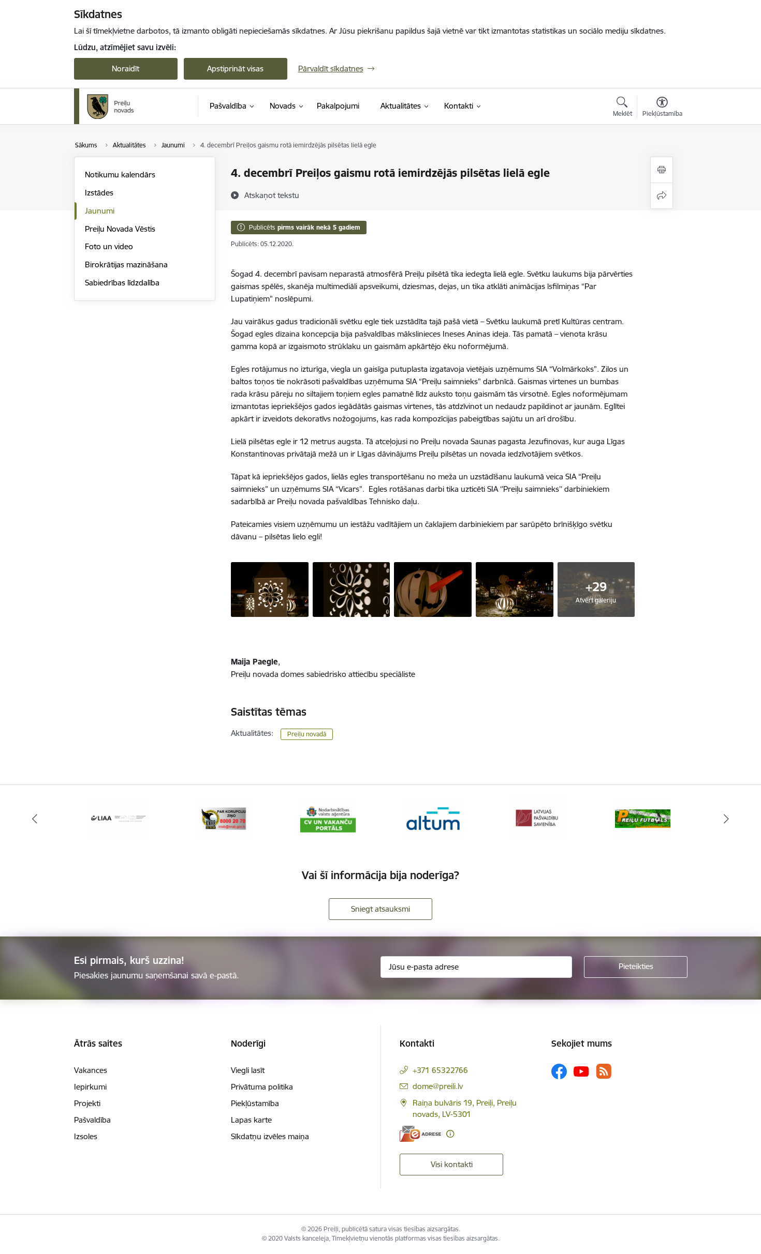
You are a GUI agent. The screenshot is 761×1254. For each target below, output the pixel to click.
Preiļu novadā (306, 734)
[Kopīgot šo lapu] (661, 195)
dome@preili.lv (438, 1086)
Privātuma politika (262, 1087)
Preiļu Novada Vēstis (120, 229)
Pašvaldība (92, 1120)
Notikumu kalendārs (120, 174)
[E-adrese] (420, 1133)
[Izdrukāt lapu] (661, 170)
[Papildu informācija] (450, 1134)
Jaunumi (99, 211)
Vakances (90, 1070)
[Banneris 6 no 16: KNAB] (223, 818)
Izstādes (99, 193)
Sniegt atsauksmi (380, 909)
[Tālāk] (726, 818)
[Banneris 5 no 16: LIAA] (118, 818)
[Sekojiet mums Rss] (603, 1071)
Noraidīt (125, 68)
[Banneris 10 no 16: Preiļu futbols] (642, 818)
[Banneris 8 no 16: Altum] (433, 818)
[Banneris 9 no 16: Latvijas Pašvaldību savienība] (537, 818)
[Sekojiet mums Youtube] (581, 1071)
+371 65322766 (440, 1070)
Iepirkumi (90, 1087)
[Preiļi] (111, 106)
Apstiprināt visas (235, 68)
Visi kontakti (452, 1164)
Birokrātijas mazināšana (126, 264)
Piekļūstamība (255, 1103)
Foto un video (109, 246)
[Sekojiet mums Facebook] (559, 1071)
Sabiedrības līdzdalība (122, 283)
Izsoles (85, 1136)
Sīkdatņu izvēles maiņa (270, 1136)
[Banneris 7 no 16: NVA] (328, 818)
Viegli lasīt (248, 1070)
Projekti (87, 1103)
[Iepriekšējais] (34, 818)
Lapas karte (251, 1120)
